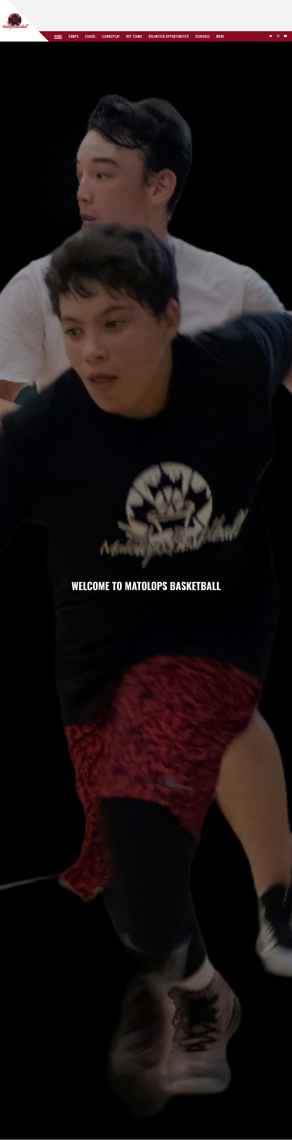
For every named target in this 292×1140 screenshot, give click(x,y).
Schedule (202, 36)
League (90, 36)
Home (58, 36)
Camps (74, 36)
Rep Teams (134, 36)
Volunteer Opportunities (169, 36)
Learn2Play (111, 36)
